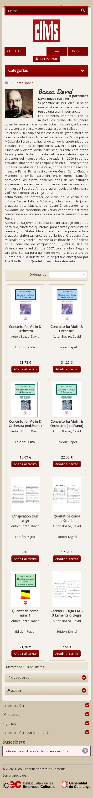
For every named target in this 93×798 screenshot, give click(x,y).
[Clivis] (46, 30)
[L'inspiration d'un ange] (25, 494)
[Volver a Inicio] (7, 83)
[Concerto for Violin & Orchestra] (25, 305)
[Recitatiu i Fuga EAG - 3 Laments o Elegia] (67, 589)
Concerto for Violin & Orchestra (25, 328)
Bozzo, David (30, 336)
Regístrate (49, 59)
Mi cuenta (11, 714)
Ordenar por (39, 274)
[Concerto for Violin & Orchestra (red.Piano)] (25, 399)
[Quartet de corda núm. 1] (67, 494)
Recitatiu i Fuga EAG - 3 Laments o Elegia (66, 613)
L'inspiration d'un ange (25, 518)
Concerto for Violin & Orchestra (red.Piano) (25, 423)
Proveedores (18, 677)
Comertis (59, 769)
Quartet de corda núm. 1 (67, 518)
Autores (14, 690)
